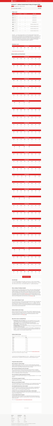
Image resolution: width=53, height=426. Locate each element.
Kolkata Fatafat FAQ (19, 399)
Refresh (39, 6)
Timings (23, 314)
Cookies (25, 418)
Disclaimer (25, 421)
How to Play (19, 416)
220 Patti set (27, 293)
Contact (19, 421)
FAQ (18, 418)
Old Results (31, 295)
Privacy (25, 416)
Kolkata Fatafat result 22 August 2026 (18, 51)
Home (12, 416)
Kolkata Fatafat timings (35, 351)
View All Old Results (26, 276)
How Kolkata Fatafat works (28, 399)
